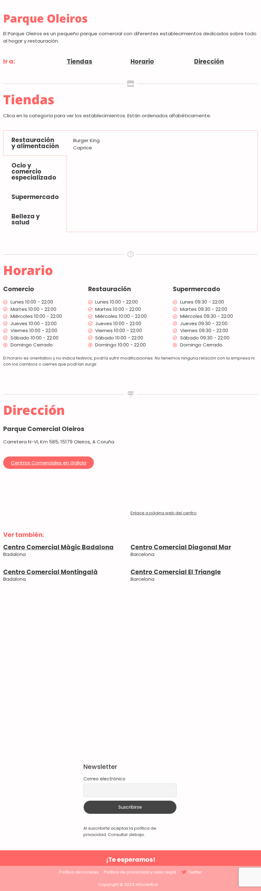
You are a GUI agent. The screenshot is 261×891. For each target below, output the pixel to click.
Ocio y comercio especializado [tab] (33, 171)
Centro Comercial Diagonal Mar (180, 547)
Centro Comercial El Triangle (175, 572)
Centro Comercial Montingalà (50, 572)
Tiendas (79, 61)
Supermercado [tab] (35, 197)
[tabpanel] (162, 146)
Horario (142, 61)
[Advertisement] (130, 673)
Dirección (209, 61)
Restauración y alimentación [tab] (35, 143)
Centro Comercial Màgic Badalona (58, 547)
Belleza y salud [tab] (25, 219)
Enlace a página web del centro (163, 513)
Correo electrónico (104, 779)
